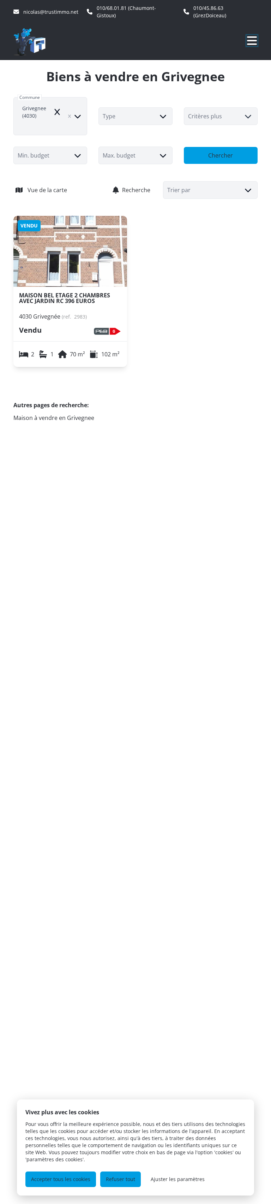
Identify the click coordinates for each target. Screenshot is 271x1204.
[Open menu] (252, 40)
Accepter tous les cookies (60, 1179)
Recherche (136, 190)
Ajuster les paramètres (178, 1179)
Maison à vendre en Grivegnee (53, 418)
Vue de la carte (47, 190)
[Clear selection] (69, 116)
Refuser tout (120, 1179)
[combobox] (50, 116)
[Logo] (47, 42)
